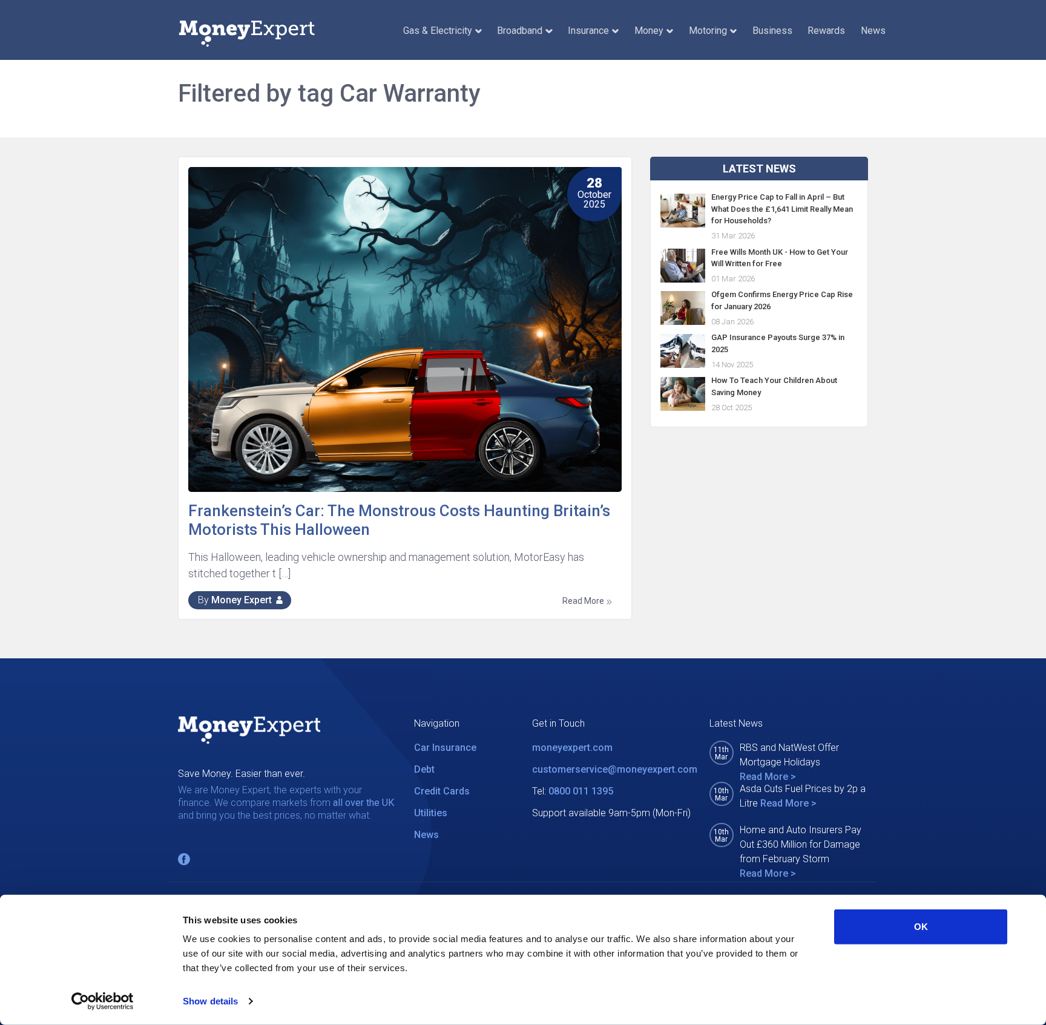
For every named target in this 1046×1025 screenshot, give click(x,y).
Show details (210, 1001)
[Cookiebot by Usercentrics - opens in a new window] (103, 1001)
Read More (584, 601)
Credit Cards (442, 791)
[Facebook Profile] (184, 859)
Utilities (430, 813)
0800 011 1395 (580, 791)
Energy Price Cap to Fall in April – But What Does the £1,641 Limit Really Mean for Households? (782, 209)
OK (921, 927)
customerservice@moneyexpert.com (614, 769)
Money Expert (241, 600)
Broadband (519, 30)
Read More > (768, 776)
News (873, 30)
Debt (424, 769)
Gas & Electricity (437, 30)
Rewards (826, 30)
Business (772, 30)
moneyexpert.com (572, 747)
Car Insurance (445, 747)
